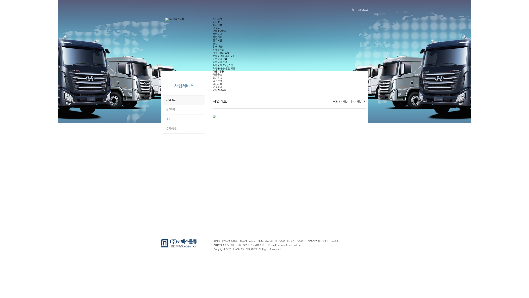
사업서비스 (218, 34)
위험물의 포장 (220, 62)
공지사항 (217, 84)
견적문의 (217, 87)
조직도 (216, 28)
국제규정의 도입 (221, 53)
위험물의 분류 (220, 59)
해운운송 (217, 74)
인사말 (216, 22)
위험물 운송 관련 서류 (224, 68)
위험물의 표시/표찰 (223, 65)
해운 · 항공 (218, 71)
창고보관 (217, 40)
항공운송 (217, 78)
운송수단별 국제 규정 (224, 56)
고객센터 (217, 81)
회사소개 (217, 19)
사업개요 (217, 37)
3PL (215, 43)
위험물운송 (218, 50)
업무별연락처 (219, 90)
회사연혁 (217, 25)
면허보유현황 (219, 31)
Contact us (363, 9)
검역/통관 (218, 47)
